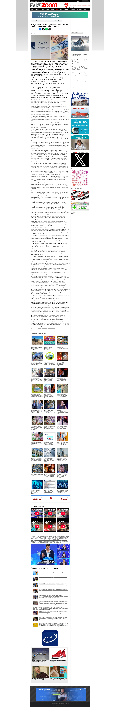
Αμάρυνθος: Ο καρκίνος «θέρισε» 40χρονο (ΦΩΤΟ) (79, 86)
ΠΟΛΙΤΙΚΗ (47, 9)
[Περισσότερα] (49, 29)
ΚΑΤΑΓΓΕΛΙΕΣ (61, 1)
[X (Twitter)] (78, 1)
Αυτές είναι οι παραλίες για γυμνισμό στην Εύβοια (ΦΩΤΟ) (49, 571)
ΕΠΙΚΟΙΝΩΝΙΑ (72, 9)
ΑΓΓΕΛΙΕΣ (85, 9)
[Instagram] (80, 1)
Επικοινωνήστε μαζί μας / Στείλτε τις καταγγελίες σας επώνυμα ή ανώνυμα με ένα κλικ (48, 607)
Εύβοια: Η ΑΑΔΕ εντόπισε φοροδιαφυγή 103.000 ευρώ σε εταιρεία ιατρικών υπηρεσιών (49, 25)
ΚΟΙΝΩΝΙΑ (37, 9)
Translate (79, 34)
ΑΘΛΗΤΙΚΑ (66, 9)
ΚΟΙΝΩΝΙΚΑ (44, 328)
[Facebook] (77, 1)
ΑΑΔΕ (39, 328)
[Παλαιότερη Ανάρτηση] (64, 500)
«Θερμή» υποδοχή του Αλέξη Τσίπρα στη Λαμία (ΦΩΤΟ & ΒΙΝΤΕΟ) (50, 595)
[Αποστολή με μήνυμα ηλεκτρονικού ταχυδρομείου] (31, 330)
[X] (43, 29)
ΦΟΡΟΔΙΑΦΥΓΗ (51, 328)
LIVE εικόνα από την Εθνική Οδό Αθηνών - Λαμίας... (79, 55)
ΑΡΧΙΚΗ (32, 9)
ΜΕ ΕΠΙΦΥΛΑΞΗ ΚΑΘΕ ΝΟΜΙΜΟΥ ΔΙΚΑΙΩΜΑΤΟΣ (60, 705)
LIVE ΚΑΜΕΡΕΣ (79, 9)
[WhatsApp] (46, 29)
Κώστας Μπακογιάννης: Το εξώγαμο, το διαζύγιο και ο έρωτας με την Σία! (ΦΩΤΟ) (53, 617)
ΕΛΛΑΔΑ (52, 9)
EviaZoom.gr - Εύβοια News (64, 703)
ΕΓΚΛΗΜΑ (42, 9)
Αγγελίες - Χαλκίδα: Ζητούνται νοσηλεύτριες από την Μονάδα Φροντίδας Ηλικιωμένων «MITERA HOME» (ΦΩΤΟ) (80, 68)
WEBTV (61, 9)
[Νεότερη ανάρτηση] (37, 500)
